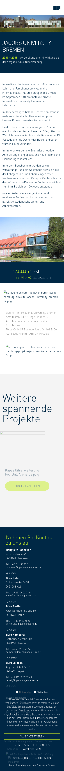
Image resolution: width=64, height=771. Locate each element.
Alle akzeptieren (32, 736)
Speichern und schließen (32, 758)
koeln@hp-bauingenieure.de (21, 595)
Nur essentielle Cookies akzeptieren (32, 747)
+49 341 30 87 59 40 (21, 677)
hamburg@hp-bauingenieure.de (23, 652)
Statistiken (42, 692)
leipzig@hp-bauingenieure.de (22, 680)
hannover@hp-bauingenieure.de (23, 567)
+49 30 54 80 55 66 (20, 620)
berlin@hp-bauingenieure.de (21, 623)
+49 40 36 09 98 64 (20, 649)
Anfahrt (13, 573)
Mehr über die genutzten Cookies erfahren (32, 765)
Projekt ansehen (27, 486)
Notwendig (25, 692)
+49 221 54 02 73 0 (20, 592)
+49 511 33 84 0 (20, 564)
